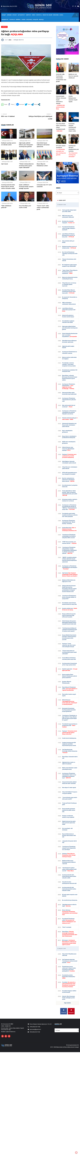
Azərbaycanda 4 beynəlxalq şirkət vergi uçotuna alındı (69, 664)
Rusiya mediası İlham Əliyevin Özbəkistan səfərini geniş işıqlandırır (69, 676)
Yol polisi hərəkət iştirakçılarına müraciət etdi (69, 882)
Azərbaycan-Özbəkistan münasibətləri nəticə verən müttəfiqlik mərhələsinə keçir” (69, 775)
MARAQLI (41, 19)
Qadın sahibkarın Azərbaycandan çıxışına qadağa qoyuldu (26, 186)
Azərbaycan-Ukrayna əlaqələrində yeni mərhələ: (74, 151)
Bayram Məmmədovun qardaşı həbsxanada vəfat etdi (69, 835)
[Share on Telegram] (34, 104)
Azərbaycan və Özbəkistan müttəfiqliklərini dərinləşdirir (69, 567)
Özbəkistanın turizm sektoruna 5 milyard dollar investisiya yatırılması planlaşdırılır (69, 969)
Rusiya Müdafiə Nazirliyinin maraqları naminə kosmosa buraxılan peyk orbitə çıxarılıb (69, 637)
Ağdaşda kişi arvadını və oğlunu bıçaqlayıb (68, 763)
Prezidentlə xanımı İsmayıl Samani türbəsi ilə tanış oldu (69, 603)
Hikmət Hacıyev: (69, 702)
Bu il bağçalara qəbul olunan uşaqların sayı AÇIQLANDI (69, 265)
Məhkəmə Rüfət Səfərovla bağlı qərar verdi (68, 580)
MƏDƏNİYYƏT (5, 19)
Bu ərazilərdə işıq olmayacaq (69, 900)
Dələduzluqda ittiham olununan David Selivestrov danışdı (61, 103)
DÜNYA (33, 15)
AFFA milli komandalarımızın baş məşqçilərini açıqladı (69, 473)
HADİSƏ (23, 19)
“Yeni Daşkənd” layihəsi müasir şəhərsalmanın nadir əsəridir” (69, 869)
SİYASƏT (14, 15)
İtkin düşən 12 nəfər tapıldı (69, 787)
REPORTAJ (39, 15)
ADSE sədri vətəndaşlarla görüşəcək (68, 442)
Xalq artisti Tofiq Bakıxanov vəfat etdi (69, 954)
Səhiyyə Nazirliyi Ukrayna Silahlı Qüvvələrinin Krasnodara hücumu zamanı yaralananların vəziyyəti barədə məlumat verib (69, 588)
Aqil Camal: (4, 164)
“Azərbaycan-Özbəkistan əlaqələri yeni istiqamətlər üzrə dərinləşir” (69, 848)
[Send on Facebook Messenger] (20, 104)
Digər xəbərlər (67, 1002)
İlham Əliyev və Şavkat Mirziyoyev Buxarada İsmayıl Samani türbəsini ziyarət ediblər (69, 378)
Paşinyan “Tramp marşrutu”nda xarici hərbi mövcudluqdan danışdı (69, 645)
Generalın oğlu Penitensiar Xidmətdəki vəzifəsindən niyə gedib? (61, 78)
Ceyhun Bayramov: (69, 529)
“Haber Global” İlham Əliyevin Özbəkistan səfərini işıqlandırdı (69, 272)
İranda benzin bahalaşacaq (69, 738)
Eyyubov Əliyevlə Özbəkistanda (66, 682)
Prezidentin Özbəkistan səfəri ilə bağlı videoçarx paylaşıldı (68, 228)
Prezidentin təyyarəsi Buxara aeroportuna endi (69, 725)
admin (10, 39)
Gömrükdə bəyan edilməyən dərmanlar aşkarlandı (43, 144)
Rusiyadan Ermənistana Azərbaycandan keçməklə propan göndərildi (69, 710)
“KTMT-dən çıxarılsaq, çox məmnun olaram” (69, 542)
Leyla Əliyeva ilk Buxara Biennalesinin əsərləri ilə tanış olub (68, 235)
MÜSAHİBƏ (56, 15)
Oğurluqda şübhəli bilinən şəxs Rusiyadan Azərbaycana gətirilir (26, 144)
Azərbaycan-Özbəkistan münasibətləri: (68, 386)
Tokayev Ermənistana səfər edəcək (69, 259)
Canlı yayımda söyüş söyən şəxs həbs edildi (69, 210)
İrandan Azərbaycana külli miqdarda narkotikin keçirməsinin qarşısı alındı (69, 744)
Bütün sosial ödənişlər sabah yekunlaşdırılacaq (69, 768)
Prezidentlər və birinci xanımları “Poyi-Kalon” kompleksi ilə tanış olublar (69, 364)
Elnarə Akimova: (70, 912)
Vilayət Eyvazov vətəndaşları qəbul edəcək (69, 467)
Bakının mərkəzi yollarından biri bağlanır (69, 358)
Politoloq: (68, 855)
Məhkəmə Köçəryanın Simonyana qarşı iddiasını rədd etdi (69, 862)
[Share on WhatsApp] (4, 104)
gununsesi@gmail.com (35, 1029)
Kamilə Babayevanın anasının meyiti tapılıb (73, 99)
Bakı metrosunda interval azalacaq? (68, 406)
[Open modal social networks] (39, 104)
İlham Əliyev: (69, 934)
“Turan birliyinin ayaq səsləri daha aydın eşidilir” (69, 798)
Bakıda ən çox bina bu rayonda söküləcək (73, 76)
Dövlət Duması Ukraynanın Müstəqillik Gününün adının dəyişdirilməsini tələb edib (69, 622)
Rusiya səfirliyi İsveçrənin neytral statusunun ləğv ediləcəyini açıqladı (69, 615)
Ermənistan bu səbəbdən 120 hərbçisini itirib (69, 370)
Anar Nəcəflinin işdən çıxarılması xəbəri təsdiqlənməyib (61, 127)
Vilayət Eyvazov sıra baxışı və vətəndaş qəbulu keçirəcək (69, 284)
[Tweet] (27, 104)
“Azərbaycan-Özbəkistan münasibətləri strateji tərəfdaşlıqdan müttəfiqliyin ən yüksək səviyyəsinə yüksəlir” (69, 550)
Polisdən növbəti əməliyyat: (69, 418)
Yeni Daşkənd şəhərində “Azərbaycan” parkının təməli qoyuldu (69, 961)
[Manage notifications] (76, 1152)
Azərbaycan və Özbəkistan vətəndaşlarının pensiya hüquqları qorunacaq (69, 412)
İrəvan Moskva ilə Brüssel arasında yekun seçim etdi (69, 658)
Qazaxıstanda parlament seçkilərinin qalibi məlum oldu (68, 810)
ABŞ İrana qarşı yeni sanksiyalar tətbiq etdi (68, 216)
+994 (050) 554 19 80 (35, 1026)
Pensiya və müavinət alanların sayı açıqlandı (68, 816)
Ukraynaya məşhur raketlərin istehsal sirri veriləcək (69, 500)
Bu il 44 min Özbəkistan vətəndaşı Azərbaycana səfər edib (70, 253)
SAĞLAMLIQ (29, 19)
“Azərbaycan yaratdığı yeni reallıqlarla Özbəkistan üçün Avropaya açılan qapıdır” (69, 629)
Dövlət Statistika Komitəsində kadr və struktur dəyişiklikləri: (69, 335)
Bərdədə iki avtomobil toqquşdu (68, 222)
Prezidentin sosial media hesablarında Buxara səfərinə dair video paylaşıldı (70, 515)
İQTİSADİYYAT (21, 15)
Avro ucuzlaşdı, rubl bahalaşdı (67, 829)
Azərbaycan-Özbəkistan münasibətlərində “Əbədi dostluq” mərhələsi (68, 522)
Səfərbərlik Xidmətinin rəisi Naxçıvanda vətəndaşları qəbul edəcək (69, 425)
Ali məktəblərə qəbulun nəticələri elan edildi (68, 321)
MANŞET (4, 15)
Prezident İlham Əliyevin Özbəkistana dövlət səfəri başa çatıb (69, 291)
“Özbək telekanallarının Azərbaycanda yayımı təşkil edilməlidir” (26, 165)
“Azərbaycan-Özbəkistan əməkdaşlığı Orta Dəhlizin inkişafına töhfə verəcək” (69, 536)
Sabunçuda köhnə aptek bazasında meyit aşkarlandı (69, 393)
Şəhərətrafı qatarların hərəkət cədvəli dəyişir (68, 316)
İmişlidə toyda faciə (69, 669)
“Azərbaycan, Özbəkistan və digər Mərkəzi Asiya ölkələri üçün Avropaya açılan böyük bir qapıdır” (69, 718)
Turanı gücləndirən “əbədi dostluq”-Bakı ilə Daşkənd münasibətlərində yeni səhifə (69, 493)
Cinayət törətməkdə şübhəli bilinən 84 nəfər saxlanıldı (69, 782)
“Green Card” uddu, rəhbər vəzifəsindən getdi (43, 207)
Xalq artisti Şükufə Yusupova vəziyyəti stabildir (69, 792)
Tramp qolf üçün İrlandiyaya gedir (69, 803)
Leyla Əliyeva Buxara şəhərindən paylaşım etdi (69, 310)
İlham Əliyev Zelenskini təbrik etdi (70, 757)
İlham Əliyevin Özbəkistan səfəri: (69, 689)
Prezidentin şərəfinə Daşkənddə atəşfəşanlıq (68, 976)
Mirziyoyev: (69, 942)
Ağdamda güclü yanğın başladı (68, 347)
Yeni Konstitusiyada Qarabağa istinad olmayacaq (69, 751)
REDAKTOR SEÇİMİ (47, 15)
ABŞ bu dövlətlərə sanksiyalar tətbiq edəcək (69, 303)
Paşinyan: (69, 456)
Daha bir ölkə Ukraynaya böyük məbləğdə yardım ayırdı (68, 998)
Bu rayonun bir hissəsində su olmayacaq (69, 297)
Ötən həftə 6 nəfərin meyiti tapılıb (69, 695)
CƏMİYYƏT (28, 15)
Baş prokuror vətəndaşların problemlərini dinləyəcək (69, 437)
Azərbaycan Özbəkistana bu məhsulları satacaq (69, 352)
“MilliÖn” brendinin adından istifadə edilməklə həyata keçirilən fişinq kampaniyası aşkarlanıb (69, 559)
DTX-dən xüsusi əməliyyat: (61, 150)
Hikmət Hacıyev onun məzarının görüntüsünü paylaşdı (68, 449)
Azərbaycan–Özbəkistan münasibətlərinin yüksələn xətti (69, 400)
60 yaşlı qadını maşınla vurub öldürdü (69, 895)
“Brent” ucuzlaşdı (66, 927)
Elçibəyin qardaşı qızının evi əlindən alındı (69, 247)
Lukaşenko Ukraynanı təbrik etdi (69, 841)
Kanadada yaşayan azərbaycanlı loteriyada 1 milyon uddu (72, 127)
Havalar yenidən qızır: (69, 609)
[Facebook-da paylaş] (11, 104)
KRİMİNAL (18, 19)
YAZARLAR (12, 19)
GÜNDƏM (9, 15)
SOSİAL (61, 15)
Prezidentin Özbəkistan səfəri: (69, 921)
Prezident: (68, 984)
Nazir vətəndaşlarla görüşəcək (67, 431)
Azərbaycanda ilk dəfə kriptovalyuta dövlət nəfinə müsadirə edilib (69, 876)
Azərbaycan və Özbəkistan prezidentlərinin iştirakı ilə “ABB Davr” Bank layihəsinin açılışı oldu (69, 507)
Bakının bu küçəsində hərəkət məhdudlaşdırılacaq (69, 278)
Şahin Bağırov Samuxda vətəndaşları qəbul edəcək (69, 462)
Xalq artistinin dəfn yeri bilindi (68, 241)
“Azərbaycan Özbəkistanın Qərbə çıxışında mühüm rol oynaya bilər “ (69, 597)
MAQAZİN (35, 19)
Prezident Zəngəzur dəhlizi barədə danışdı (69, 991)
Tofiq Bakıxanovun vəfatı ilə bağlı (69, 905)
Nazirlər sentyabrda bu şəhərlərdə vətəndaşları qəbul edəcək (68, 480)
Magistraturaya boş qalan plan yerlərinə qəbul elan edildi (69, 823)
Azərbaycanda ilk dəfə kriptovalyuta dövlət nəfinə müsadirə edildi (8, 186)
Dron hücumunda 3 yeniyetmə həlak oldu (69, 486)
